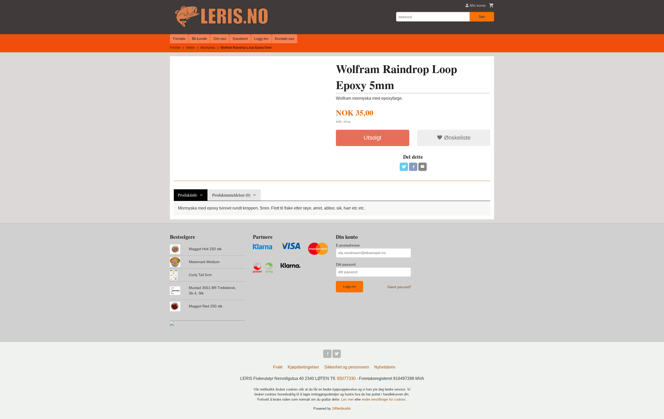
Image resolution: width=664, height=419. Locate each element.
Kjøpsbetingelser (303, 367)
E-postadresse (348, 245)
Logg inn (261, 39)
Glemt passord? (399, 287)
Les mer (348, 399)
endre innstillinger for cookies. (384, 399)
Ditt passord (346, 264)
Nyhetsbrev (384, 367)
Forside (179, 39)
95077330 (346, 378)
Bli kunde (199, 39)
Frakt (277, 367)
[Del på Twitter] (404, 167)
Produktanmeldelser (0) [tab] (231, 195)
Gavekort (240, 39)
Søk (482, 17)
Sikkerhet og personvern (346, 367)
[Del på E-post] (422, 167)
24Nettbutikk (341, 408)
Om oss (219, 39)
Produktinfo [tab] (187, 195)
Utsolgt (372, 137)
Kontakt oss (284, 39)
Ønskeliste (456, 137)
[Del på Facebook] (413, 167)
